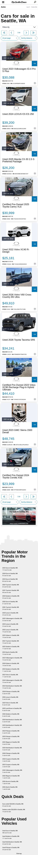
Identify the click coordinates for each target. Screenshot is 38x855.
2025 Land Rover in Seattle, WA (12, 709)
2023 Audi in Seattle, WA (9, 653)
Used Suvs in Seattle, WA (10, 831)
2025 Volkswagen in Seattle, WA (12, 619)
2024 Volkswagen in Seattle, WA (12, 681)
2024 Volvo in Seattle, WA (10, 704)
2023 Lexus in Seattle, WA (10, 625)
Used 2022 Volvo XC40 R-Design (15, 250)
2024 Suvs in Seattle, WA (10, 574)
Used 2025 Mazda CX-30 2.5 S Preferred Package (18, 160)
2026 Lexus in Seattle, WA (10, 698)
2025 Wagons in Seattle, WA (11, 743)
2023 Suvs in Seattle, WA (10, 580)
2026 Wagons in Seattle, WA (11, 777)
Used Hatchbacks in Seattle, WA (12, 843)
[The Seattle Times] (19, 2)
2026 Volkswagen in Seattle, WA (12, 771)
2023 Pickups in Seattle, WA (10, 732)
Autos (3, 7)
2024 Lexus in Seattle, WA (10, 614)
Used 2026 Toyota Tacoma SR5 (18, 340)
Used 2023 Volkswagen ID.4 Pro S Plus (19, 70)
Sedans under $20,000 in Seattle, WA (13, 810)
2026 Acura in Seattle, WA (10, 782)
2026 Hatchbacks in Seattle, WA (12, 749)
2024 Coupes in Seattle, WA (10, 760)
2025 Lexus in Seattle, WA (10, 631)
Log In (28, 7)
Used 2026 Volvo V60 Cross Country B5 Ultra (16, 295)
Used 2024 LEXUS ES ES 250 (18, 114)
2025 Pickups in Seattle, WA (10, 737)
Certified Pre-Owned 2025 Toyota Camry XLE (15, 205)
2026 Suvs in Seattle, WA (10, 602)
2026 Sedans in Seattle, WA (10, 715)
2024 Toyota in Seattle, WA (10, 586)
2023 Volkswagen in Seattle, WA (12, 659)
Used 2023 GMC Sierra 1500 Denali (17, 431)
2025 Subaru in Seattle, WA (10, 636)
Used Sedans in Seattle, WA (10, 837)
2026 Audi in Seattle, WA (9, 788)
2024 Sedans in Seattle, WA (10, 597)
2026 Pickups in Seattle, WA (10, 754)
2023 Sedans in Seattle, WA (10, 670)
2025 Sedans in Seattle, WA (10, 647)
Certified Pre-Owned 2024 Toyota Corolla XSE (15, 476)
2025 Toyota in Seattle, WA (10, 591)
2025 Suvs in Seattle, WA (10, 569)
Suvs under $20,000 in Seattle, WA (12, 805)
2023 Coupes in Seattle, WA (10, 765)
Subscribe (34, 7)
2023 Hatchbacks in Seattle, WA (12, 687)
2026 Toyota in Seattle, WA (10, 608)
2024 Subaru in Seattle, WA (10, 664)
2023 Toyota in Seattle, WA (10, 642)
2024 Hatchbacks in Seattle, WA (12, 720)
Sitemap (19, 853)
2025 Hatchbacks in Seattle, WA (12, 726)
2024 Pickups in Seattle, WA (10, 692)
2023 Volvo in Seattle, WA (10, 675)
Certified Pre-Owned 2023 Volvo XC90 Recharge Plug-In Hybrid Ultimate (18, 387)
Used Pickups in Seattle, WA (10, 848)
